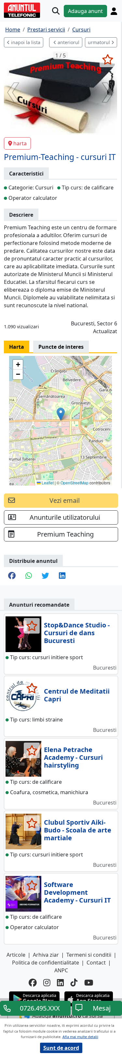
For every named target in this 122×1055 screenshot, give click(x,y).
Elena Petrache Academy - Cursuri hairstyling (73, 757)
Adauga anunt (85, 11)
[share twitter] (45, 576)
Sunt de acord (61, 1047)
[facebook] (33, 983)
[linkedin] (60, 983)
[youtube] (88, 983)
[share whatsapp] (28, 576)
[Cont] (114, 11)
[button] (61, 414)
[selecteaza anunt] (107, 59)
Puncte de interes (61, 346)
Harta (16, 346)
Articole (16, 954)
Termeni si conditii (88, 954)
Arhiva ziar (46, 954)
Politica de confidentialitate (45, 962)
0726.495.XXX (40, 1008)
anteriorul (67, 42)
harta (20, 143)
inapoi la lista (25, 42)
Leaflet (47, 482)
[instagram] (46, 983)
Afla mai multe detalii (80, 1036)
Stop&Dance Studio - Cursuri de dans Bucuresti (77, 633)
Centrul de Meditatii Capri (77, 695)
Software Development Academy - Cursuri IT (77, 892)
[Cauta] (56, 11)
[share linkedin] (62, 576)
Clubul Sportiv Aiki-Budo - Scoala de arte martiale (77, 830)
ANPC (61, 970)
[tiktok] (74, 983)
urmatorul (99, 42)
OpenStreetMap (74, 482)
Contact (96, 962)
